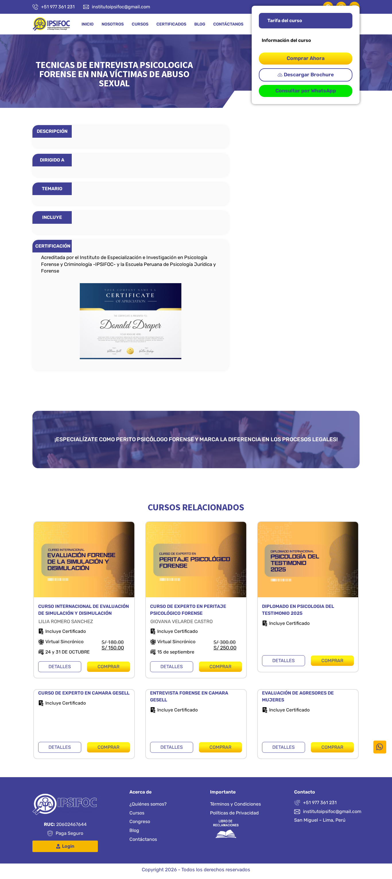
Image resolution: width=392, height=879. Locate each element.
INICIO (87, 24)
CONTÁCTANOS (228, 24)
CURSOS (140, 24)
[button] (305, 74)
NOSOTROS (113, 24)
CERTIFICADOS (171, 24)
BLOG (199, 24)
